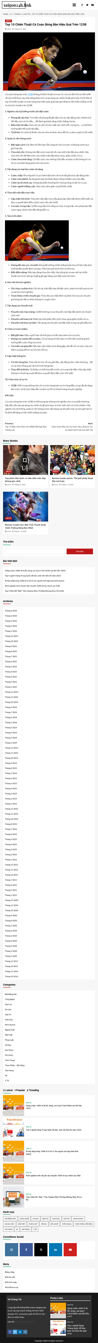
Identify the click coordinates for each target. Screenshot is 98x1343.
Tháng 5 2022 (11, 839)
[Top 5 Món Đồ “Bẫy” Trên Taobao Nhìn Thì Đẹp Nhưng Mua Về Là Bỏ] (13, 1196)
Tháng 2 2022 (11, 854)
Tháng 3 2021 (11, 890)
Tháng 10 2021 (11, 875)
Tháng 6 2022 (11, 834)
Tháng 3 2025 (11, 677)
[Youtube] (70, 1249)
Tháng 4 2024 (11, 727)
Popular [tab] (20, 1090)
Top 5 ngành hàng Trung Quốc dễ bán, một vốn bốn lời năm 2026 (33, 575)
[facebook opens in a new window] (10, 1332)
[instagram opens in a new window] (25, 1332)
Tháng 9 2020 (11, 915)
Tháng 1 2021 (11, 895)
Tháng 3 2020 (11, 946)
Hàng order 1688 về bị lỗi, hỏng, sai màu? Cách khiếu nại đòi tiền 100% (35, 570)
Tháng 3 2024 (11, 732)
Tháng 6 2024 (11, 717)
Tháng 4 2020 (11, 941)
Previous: (26, 426)
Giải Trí (8, 21)
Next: (72, 426)
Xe (6, 1075)
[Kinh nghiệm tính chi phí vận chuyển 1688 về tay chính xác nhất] (13, 1174)
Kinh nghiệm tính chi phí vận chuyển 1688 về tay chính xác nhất (32, 586)
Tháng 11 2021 (11, 870)
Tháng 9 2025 (11, 646)
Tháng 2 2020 (11, 951)
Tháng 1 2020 (11, 956)
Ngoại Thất (10, 1030)
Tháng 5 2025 (11, 666)
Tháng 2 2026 (11, 626)
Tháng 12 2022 (11, 809)
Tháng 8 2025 (11, 651)
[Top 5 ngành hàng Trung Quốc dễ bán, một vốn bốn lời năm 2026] (13, 1128)
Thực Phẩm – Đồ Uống (14, 1065)
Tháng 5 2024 (11, 722)
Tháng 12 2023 (11, 748)
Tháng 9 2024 (11, 707)
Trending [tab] (33, 1090)
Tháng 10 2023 (11, 758)
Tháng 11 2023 (11, 753)
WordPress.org (11, 1287)
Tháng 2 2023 (11, 798)
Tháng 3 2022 (11, 849)
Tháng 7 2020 (11, 925)
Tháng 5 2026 (11, 616)
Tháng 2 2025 (11, 682)
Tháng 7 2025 (11, 656)
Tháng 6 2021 (11, 885)
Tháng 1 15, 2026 (67, 485)
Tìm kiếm (8, 541)
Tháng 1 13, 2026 (20, 531)
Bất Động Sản (11, 994)
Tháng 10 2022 (11, 819)
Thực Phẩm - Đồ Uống (84, 1224)
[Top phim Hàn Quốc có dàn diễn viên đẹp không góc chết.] (25, 460)
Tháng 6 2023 (11, 778)
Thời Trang (10, 1060)
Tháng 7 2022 (11, 829)
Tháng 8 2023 (11, 768)
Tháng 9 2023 (11, 763)
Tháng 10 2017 (11, 966)
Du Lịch (8, 1009)
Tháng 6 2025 (11, 661)
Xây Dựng (9, 1070)
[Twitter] (41, 1249)
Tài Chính (9, 1055)
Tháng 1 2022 (11, 859)
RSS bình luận (11, 1282)
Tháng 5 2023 (11, 783)
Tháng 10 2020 (11, 910)
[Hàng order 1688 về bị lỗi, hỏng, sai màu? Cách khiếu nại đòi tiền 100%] (13, 1105)
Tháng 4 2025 (11, 671)
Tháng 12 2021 (11, 865)
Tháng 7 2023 (11, 773)
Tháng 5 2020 (11, 936)
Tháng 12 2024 (11, 692)
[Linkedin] (55, 1249)
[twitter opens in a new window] (15, 1332)
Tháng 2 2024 (11, 738)
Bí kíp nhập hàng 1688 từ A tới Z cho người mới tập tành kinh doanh (34, 581)
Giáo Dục (9, 1019)
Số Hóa (8, 1045)
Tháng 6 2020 (11, 931)
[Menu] (51, 5)
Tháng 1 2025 (11, 687)
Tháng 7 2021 (11, 880)
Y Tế (7, 1080)
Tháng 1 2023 (11, 804)
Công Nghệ (10, 999)
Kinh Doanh (10, 1025)
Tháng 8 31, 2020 (20, 29)
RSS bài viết (10, 1277)
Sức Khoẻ (9, 1050)
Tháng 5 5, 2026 (20, 485)
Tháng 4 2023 (11, 788)
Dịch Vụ (8, 1004)
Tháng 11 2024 (11, 697)
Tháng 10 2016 (11, 976)
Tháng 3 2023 (11, 793)
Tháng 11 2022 (11, 814)
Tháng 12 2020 (11, 900)
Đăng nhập (9, 1272)
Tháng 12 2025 (11, 636)
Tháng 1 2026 (11, 631)
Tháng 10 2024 (11, 702)
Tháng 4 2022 (11, 844)
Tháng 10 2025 (11, 641)
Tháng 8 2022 (11, 824)
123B (30, 94)
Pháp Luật (9, 1040)
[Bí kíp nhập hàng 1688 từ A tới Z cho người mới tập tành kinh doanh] (13, 1151)
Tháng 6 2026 (11, 611)
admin (9, 29)
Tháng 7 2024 (11, 712)
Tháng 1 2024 (11, 743)
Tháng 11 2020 (11, 905)
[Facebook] (26, 1249)
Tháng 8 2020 (11, 920)
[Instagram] (11, 1249)
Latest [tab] (9, 1090)
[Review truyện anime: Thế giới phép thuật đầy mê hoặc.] (72, 460)
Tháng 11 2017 (11, 961)
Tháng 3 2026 (11, 621)
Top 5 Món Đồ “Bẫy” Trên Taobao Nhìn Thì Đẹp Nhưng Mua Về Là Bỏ (34, 591)
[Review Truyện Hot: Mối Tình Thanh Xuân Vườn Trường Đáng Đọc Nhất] (25, 507)
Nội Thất (9, 1035)
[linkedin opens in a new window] (20, 1332)
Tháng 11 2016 (11, 971)
